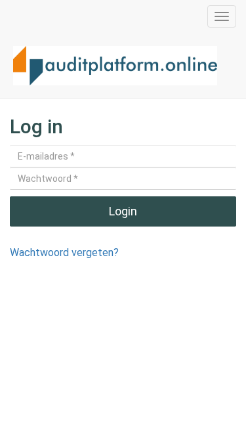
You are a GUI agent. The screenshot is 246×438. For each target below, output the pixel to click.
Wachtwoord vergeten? (64, 252)
